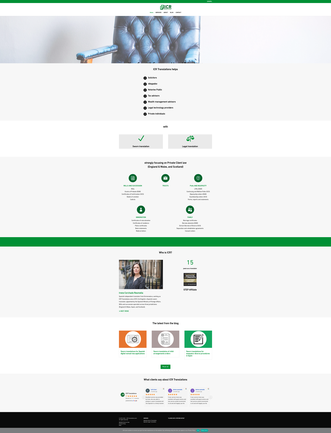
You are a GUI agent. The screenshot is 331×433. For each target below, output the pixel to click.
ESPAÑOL (209, 1)
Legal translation (190, 146)
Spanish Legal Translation (150, 422)
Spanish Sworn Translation (150, 420)
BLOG (171, 12)
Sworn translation (141, 146)
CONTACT (178, 12)
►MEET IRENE (124, 311)
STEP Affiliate (190, 290)
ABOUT (166, 12)
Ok (198, 430)
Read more (204, 430)
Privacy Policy (122, 423)
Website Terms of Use (124, 422)
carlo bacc (154, 389)
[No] (329, 430)
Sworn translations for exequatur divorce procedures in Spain (198, 354)
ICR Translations (131, 393)
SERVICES (158, 12)
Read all (165, 367)
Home (151, 12)
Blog (120, 425)
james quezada (177, 389)
